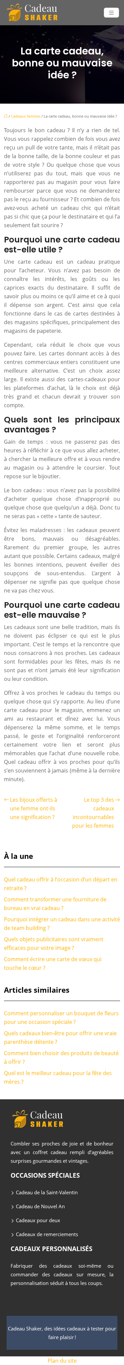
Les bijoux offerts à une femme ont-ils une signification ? (33, 808)
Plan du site (62, 1360)
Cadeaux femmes (25, 116)
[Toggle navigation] (111, 13)
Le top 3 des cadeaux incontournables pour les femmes (93, 812)
